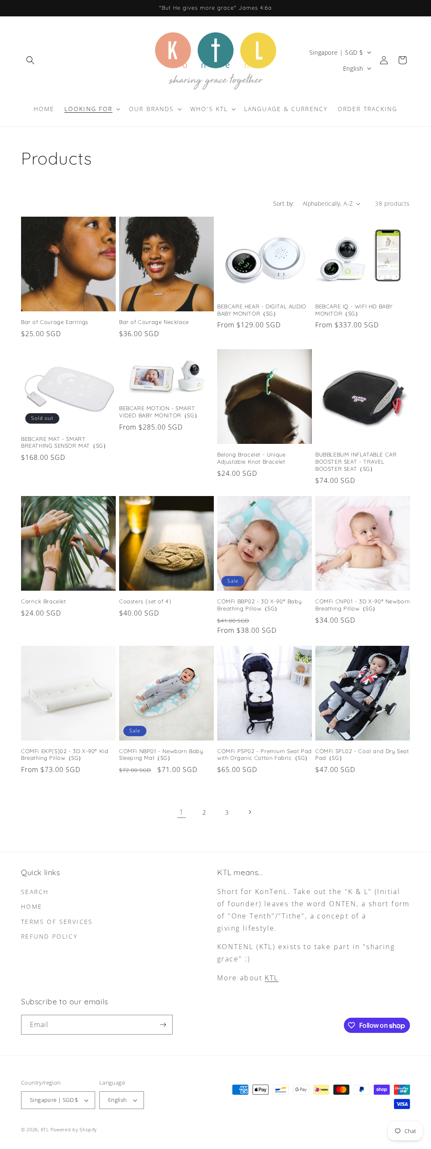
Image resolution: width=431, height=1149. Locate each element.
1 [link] (181, 812)
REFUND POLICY (49, 936)
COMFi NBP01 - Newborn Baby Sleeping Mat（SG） (161, 755)
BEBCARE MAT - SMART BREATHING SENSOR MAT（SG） (65, 442)
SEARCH (34, 892)
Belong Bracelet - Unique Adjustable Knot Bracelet (251, 458)
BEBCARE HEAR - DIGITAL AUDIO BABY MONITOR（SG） (261, 310)
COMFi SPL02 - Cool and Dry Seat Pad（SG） (362, 755)
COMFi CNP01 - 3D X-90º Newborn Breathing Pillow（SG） (362, 605)
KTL (271, 977)
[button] (30, 60)
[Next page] (249, 812)
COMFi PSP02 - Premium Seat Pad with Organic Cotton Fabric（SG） (264, 755)
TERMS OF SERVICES (57, 922)
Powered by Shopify (74, 1129)
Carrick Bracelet (43, 601)
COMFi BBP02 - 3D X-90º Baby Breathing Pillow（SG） (259, 605)
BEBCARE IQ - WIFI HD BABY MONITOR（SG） (354, 310)
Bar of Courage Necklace (154, 321)
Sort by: (283, 203)
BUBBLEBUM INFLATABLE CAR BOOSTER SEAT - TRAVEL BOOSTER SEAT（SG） (355, 461)
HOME (32, 906)
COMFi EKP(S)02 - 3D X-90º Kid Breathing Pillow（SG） (64, 755)
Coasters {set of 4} (145, 601)
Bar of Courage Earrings (54, 321)
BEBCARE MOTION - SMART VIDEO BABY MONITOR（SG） (159, 412)
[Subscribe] (163, 1025)
